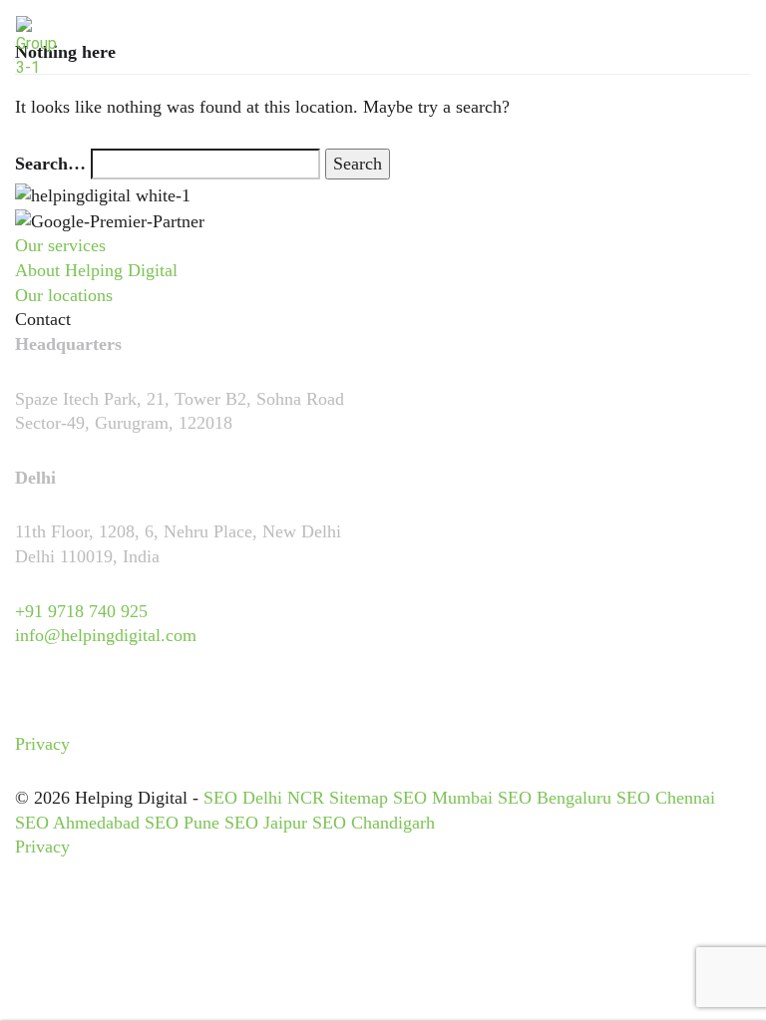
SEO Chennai (665, 798)
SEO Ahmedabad (77, 823)
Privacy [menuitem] (42, 744)
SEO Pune (182, 823)
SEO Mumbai (443, 798)
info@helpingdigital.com (105, 635)
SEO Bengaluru (554, 798)
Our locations (64, 295)
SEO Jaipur (265, 823)
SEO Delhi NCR (263, 798)
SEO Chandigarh (373, 823)
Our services (60, 245)
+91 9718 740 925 (81, 611)
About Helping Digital (96, 270)
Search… (50, 163)
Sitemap (358, 798)
